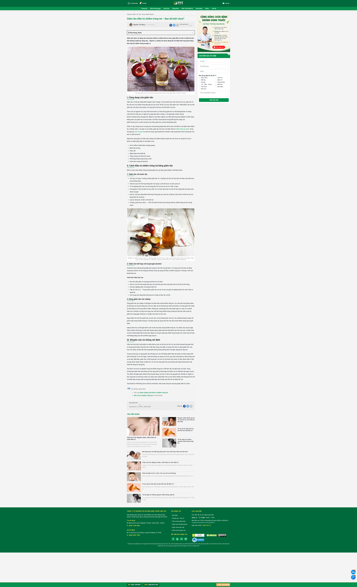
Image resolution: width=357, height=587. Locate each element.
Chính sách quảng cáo (179, 530)
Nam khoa (204, 78)
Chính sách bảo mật (178, 527)
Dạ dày (203, 82)
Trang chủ (144, 8)
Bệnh (134, 14)
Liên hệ (214, 8)
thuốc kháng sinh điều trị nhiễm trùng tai (154, 392)
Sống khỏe (175, 8)
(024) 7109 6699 (134, 525)
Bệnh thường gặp (155, 8)
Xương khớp (221, 82)
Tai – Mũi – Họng (206, 84)
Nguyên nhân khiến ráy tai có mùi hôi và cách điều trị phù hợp (186, 419)
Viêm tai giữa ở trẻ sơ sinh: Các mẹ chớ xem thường (159, 473)
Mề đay (203, 80)
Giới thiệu (175, 515)
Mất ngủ (219, 84)
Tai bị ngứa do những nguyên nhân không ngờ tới (185, 441)
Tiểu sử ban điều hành (178, 521)
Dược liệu (166, 8)
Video (207, 8)
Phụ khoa (204, 86)
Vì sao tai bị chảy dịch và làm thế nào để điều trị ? (186, 429)
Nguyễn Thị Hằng (139, 24)
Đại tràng (220, 86)
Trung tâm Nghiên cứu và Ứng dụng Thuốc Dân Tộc (178, 3)
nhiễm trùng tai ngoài (182, 129)
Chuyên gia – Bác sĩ (178, 518)
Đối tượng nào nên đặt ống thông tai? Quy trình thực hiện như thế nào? (165, 451)
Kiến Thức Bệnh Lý (187, 8)
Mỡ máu (203, 89)
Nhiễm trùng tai (150, 14)
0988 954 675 (207, 525)
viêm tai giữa (138, 132)
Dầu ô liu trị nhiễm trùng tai (143, 395)
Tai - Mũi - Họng (141, 14)
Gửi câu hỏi (214, 100)
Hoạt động (199, 8)
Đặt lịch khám (224, 584)
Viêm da (219, 78)
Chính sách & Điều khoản (179, 524)
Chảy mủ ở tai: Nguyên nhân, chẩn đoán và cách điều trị (160, 462)
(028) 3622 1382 (134, 535)
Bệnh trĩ (219, 80)
